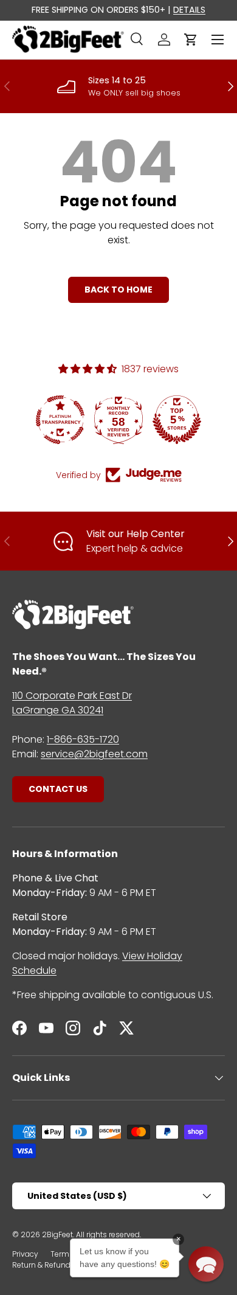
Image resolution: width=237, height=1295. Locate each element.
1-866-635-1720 (83, 739)
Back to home (118, 289)
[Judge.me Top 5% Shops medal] (177, 419)
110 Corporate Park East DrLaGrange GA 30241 (72, 703)
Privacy (25, 1254)
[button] (190, 39)
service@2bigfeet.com (94, 754)
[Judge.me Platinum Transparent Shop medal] (60, 419)
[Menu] (217, 39)
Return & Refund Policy (53, 1265)
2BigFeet (57, 1234)
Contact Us (58, 789)
